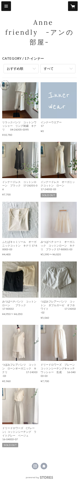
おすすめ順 (15, 68)
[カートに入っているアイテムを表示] (73, 6)
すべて (49, 68)
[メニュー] (6, 6)
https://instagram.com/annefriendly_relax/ (35, 466)
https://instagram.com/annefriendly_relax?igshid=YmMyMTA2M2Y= (44, 466)
